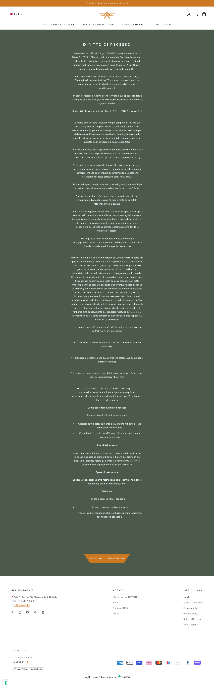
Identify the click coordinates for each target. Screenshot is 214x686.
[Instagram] (20, 612)
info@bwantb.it (22, 605)
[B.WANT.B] (107, 14)
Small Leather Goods (98, 24)
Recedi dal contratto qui (107, 558)
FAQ (115, 602)
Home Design (161, 24)
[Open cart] (204, 14)
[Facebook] (12, 612)
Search (186, 597)
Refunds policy (190, 613)
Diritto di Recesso (192, 619)
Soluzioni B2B (120, 608)
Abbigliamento (133, 24)
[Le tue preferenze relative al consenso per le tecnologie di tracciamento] (6, 683)
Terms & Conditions (193, 602)
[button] (17, 14)
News (116, 613)
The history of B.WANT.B (126, 597)
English (18, 650)
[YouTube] (27, 612)
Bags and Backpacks (59, 24)
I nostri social (189, 624)
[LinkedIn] (43, 612)
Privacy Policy (21, 669)
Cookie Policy (36, 669)
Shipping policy (190, 608)
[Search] (196, 14)
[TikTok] (35, 612)
